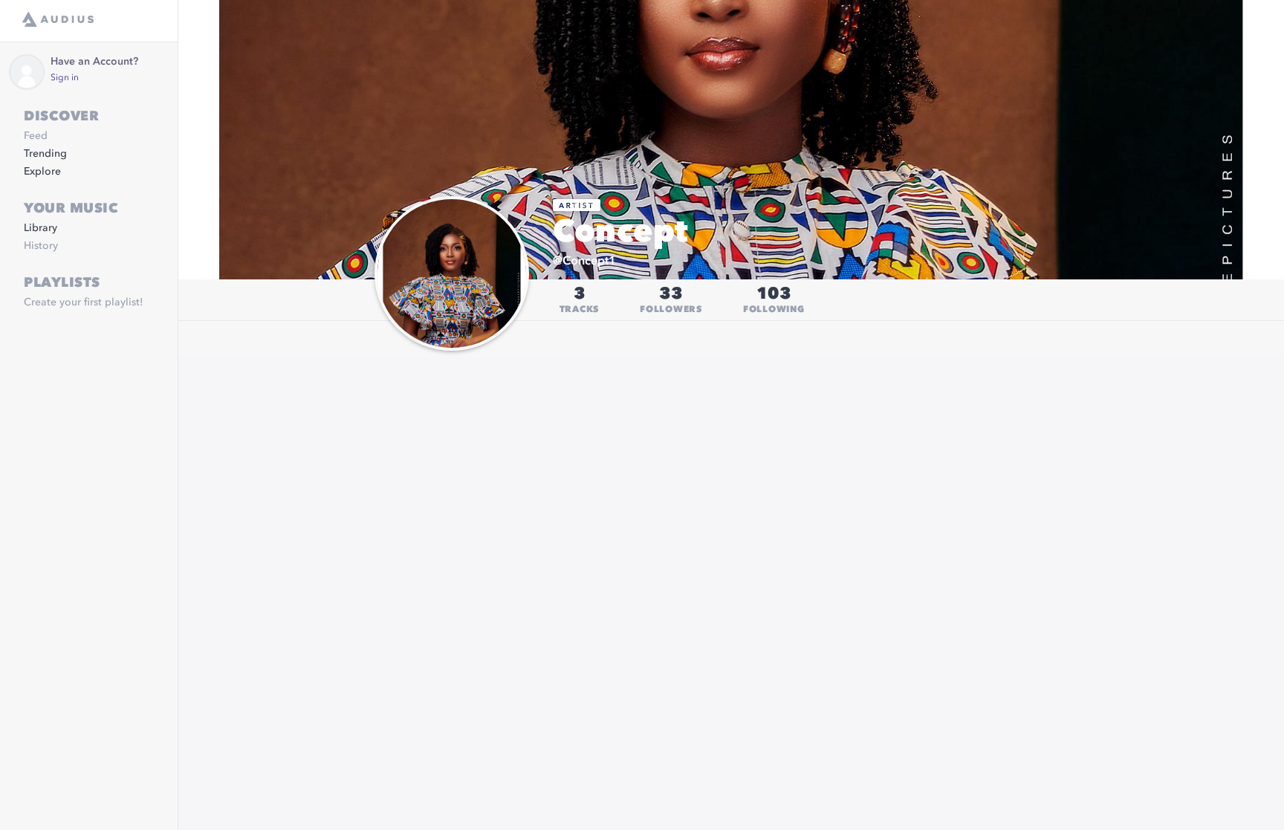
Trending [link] (45, 154)
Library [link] (40, 228)
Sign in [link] (65, 78)
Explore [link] (42, 171)
